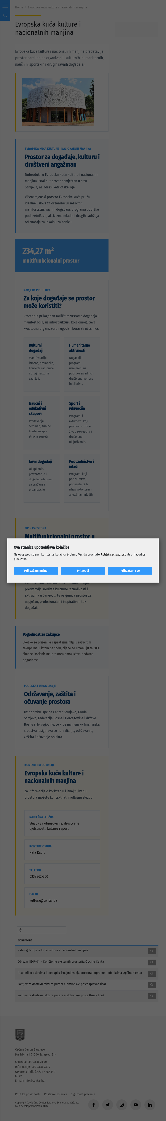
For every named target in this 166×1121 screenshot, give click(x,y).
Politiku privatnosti (113, 554)
